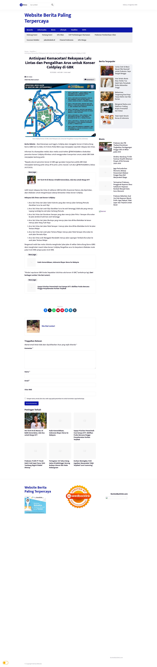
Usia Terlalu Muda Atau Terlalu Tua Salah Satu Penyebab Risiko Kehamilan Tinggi (122, 83)
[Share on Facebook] (45, 310)
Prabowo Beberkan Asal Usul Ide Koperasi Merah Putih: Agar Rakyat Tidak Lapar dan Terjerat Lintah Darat (122, 200)
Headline (74, 29)
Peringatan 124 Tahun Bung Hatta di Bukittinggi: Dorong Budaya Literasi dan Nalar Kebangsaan (59, 464)
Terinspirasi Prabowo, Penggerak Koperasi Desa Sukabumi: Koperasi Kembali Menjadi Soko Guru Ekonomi (122, 187)
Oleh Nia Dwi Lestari (32, 79)
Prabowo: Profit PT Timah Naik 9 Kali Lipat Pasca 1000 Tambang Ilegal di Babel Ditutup (35, 464)
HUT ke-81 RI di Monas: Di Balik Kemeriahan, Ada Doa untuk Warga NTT (63, 179)
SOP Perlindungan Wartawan (79, 34)
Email (27, 381)
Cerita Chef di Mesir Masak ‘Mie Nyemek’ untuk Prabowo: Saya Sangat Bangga (123, 70)
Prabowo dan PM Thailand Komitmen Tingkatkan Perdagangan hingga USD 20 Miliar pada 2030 (122, 147)
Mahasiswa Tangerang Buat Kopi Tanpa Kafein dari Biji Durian (123, 95)
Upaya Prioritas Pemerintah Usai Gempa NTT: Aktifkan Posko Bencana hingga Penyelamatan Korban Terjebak (63, 287)
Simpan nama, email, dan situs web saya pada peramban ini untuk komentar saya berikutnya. (55, 398)
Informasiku (41, 29)
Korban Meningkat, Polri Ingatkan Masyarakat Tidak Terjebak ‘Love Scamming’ (84, 463)
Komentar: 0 (90, 79)
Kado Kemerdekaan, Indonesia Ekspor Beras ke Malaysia (58, 262)
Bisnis (53, 29)
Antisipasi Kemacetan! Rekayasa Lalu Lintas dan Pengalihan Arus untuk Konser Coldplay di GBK (60, 62)
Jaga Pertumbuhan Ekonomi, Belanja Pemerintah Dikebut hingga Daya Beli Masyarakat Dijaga (120, 173)
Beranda (30, 29)
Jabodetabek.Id (49, 40)
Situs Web (28, 390)
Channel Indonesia (66, 40)
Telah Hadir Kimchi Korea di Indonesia (122, 117)
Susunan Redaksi (33, 40)
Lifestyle (63, 29)
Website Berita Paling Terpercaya (48, 18)
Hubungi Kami (32, 34)
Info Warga (82, 40)
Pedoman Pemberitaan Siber (105, 34)
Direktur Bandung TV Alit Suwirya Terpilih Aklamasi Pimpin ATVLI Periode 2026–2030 (122, 160)
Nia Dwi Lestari (48, 326)
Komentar (29, 348)
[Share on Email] (58, 310)
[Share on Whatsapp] (54, 310)
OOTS (84, 29)
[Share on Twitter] (50, 310)
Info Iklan (60, 34)
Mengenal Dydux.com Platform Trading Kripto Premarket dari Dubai (123, 107)
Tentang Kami (47, 34)
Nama (27, 372)
